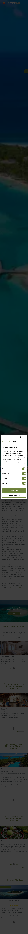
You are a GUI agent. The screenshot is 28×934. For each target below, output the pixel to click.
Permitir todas (14, 490)
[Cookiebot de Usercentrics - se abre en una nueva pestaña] (19, 437)
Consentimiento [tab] (6, 441)
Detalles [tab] (15, 441)
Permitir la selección (14, 495)
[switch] (24, 473)
